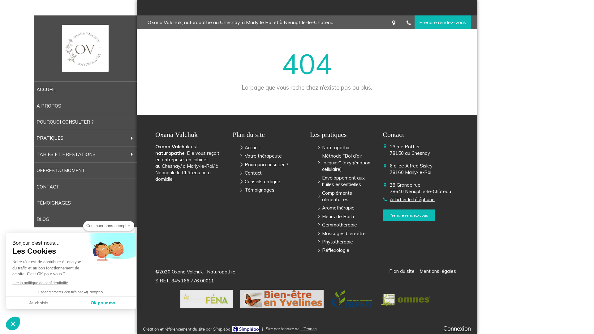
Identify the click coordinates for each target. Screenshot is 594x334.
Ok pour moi (104, 302)
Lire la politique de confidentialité (40, 283)
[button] (13, 323)
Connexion (457, 328)
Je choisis (38, 302)
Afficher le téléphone (412, 199)
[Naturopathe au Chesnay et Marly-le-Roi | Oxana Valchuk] (85, 48)
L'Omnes (308, 328)
